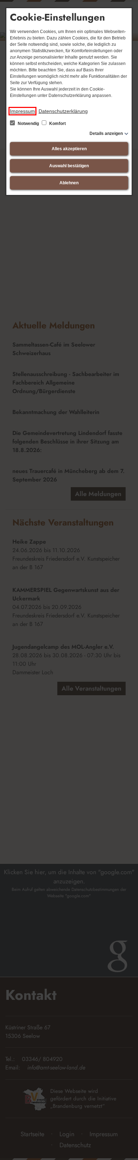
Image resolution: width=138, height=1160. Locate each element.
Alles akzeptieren (69, 148)
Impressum (22, 111)
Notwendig (28, 123)
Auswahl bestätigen (69, 165)
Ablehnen (69, 182)
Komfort (57, 123)
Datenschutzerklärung (63, 111)
